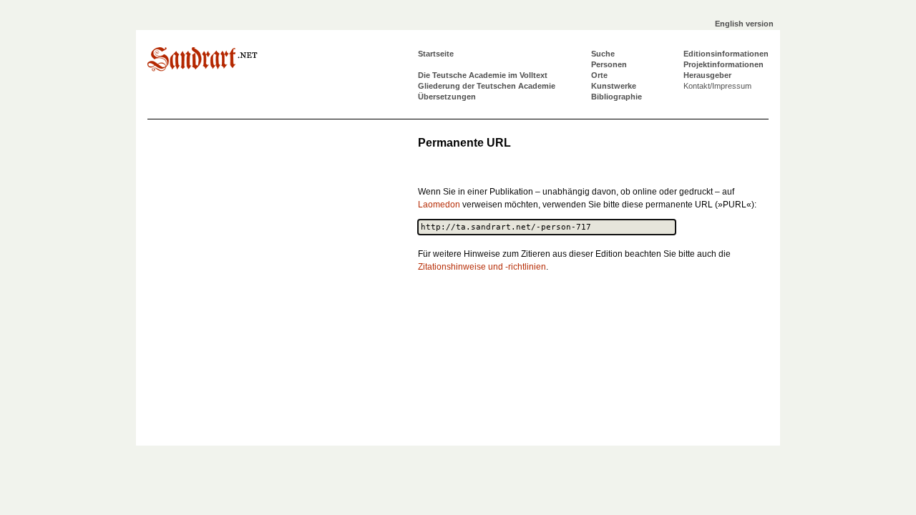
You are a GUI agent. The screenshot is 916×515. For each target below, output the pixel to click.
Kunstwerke (613, 86)
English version (744, 23)
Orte (599, 75)
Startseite (436, 53)
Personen (609, 64)
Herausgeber (707, 75)
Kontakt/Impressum (717, 86)
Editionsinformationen (726, 53)
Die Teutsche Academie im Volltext (482, 75)
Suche (603, 53)
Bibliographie (616, 96)
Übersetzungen (447, 96)
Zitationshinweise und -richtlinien (482, 267)
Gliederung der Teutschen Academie (486, 86)
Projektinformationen (723, 64)
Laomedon (439, 205)
